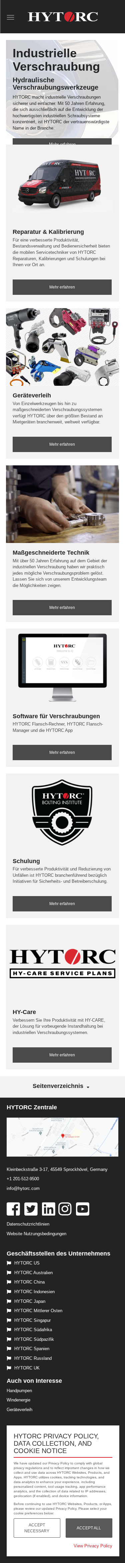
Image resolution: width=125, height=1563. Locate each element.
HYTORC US (27, 1263)
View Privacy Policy (93, 1545)
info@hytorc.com (23, 1188)
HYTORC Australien (33, 1272)
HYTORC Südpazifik (34, 1339)
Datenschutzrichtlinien (28, 1224)
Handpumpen (19, 1390)
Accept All (89, 1528)
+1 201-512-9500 (23, 1178)
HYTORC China (29, 1282)
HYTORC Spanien (31, 1348)
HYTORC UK (27, 1367)
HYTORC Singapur (32, 1320)
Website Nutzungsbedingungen (36, 1233)
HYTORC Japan (29, 1301)
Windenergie (18, 1399)
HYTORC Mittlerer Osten (38, 1310)
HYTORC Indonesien (34, 1291)
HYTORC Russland (33, 1358)
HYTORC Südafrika (33, 1329)
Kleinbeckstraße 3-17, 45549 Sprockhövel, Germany (57, 1169)
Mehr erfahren (62, 287)
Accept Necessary (36, 1528)
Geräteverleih (19, 1409)
